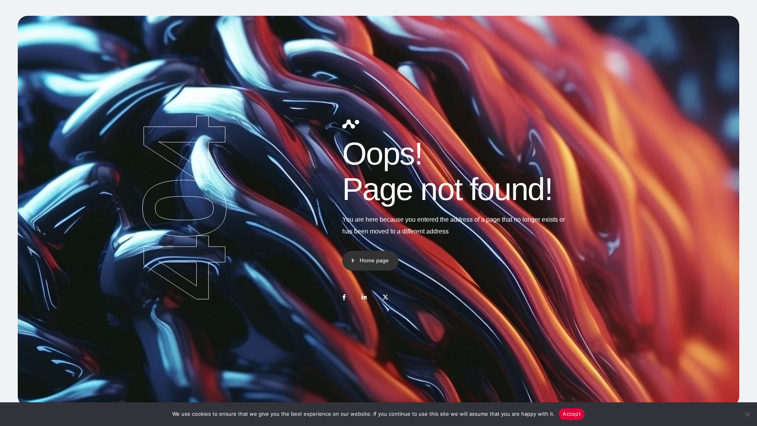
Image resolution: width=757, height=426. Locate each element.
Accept (572, 414)
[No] (747, 414)
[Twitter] (385, 297)
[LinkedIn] (364, 297)
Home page (374, 260)
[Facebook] (344, 297)
